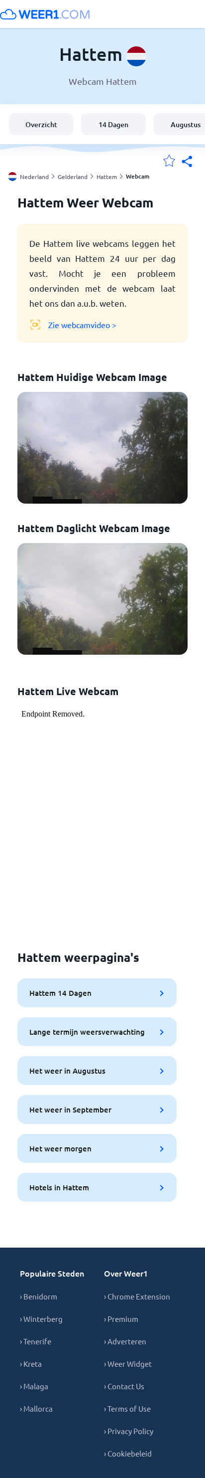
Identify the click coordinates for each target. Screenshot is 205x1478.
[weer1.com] (45, 14)
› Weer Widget (128, 1363)
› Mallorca (36, 1408)
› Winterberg (41, 1318)
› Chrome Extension (137, 1296)
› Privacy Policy (128, 1431)
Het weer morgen (60, 1148)
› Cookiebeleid (128, 1453)
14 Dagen (113, 124)
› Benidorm (38, 1296)
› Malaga (34, 1386)
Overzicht (41, 124)
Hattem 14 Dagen (60, 993)
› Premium (121, 1318)
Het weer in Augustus (67, 1071)
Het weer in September (70, 1109)
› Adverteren (125, 1341)
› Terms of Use (127, 1408)
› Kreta (31, 1363)
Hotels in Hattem (59, 1187)
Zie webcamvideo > (82, 325)
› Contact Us (124, 1386)
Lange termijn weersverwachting (87, 1032)
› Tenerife (35, 1341)
